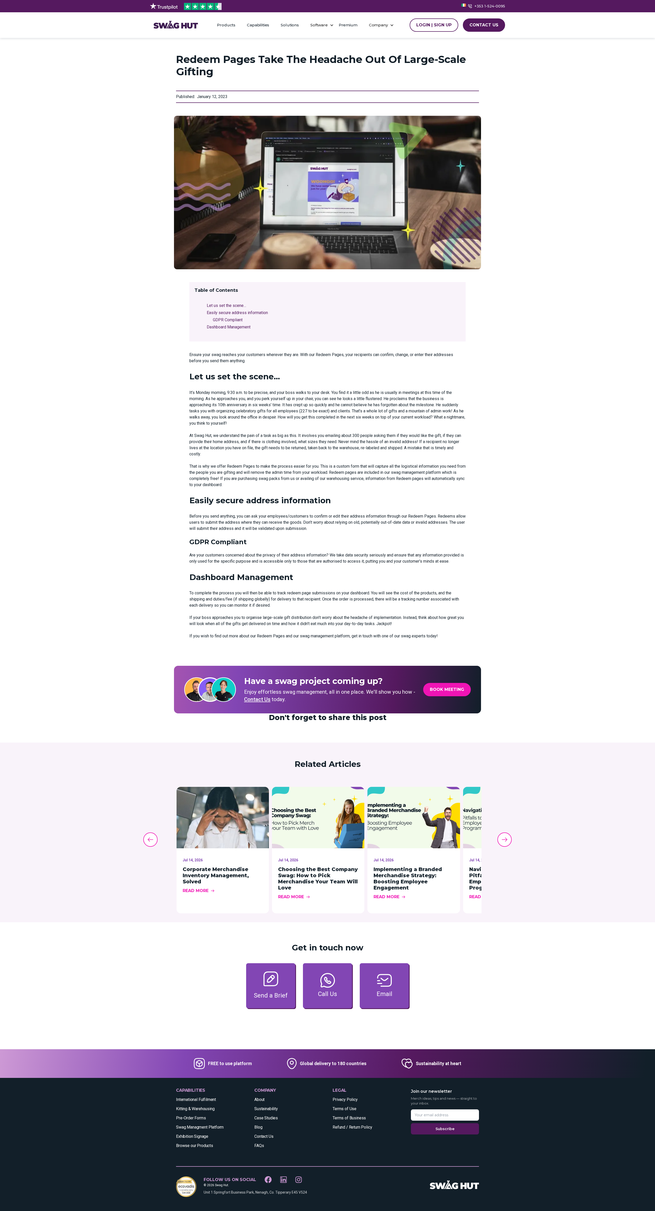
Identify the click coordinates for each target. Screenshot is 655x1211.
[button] (322, 25)
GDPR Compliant (228, 319)
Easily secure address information (237, 312)
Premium (348, 25)
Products (226, 25)
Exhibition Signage (192, 1136)
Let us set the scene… (226, 305)
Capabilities (258, 25)
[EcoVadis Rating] (186, 1186)
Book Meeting (447, 689)
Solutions (290, 25)
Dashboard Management (228, 327)
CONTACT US (484, 25)
